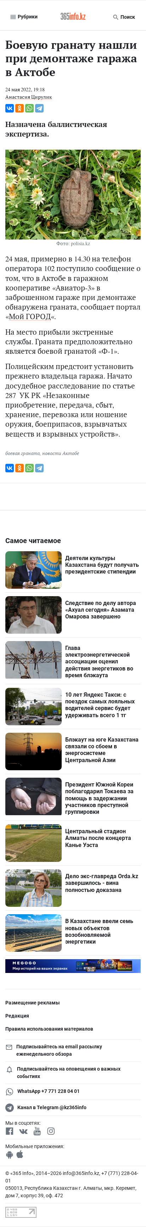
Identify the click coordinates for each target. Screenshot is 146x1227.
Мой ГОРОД (30, 316)
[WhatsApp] (29, 108)
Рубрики (27, 16)
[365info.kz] (73, 17)
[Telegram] (39, 108)
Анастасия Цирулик (28, 96)
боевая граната (22, 453)
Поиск (127, 17)
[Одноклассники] (19, 108)
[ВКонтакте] (9, 108)
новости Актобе (60, 453)
